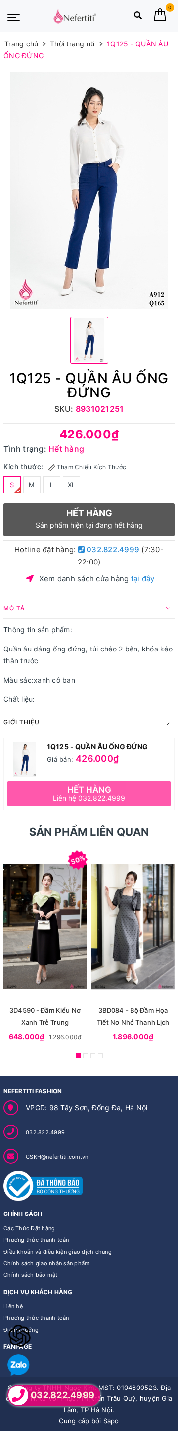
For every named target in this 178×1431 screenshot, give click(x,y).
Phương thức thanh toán (36, 1239)
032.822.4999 (112, 549)
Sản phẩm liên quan (89, 831)
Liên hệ (13, 1306)
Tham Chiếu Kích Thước (91, 467)
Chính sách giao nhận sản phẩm (46, 1263)
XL (72, 485)
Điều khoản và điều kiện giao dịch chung (57, 1251)
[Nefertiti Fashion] (75, 16)
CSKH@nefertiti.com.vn (57, 1156)
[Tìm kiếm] (138, 17)
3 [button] (92, 1055)
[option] (89, 190)
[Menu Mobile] (13, 16)
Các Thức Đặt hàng (29, 1228)
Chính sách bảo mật (30, 1274)
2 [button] (85, 1055)
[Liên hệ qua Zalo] (18, 1365)
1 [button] (78, 1055)
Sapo (111, 1421)
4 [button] (100, 1055)
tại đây (143, 578)
